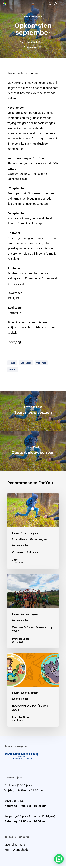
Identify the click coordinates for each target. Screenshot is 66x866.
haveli (12, 363)
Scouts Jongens (29, 533)
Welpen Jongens (38, 539)
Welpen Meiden (33, 16)
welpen (13, 369)
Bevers (16, 533)
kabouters (25, 363)
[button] (59, 859)
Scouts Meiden (20, 539)
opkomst (41, 363)
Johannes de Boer (34, 42)
